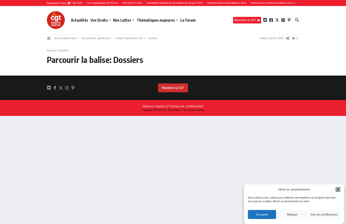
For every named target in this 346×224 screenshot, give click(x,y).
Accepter (262, 214)
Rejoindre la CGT (173, 87)
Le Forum (188, 20)
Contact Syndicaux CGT (129, 38)
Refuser (292, 214)
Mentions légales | (155, 106)
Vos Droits (99, 20)
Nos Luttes (122, 20)
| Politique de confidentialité (185, 106)
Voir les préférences (324, 214)
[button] (338, 190)
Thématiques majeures (156, 20)
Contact (152, 38)
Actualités (79, 20)
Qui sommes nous (65, 38)
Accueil (51, 50)
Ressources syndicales (96, 38)
